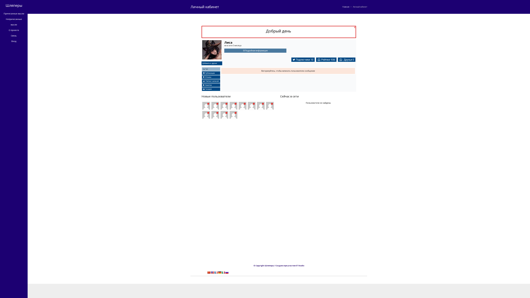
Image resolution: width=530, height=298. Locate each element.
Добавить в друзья (209, 63)
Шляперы (14, 5)
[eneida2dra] (206, 106)
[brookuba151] (242, 106)
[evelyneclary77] (206, 115)
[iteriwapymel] (215, 106)
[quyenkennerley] (215, 115)
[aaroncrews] (224, 115)
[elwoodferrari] (270, 106)
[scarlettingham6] (261, 106)
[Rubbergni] (233, 115)
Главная (345, 7)
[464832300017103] (251, 106)
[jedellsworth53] (233, 106)
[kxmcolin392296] (224, 106)
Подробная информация (256, 51)
